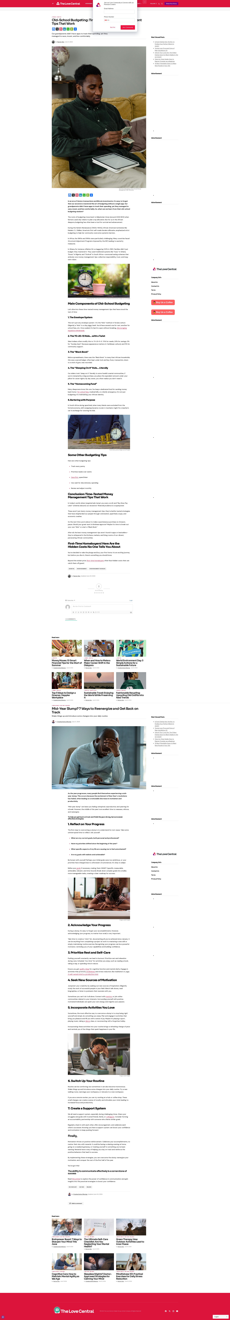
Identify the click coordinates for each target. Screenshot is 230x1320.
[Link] (93, 612)
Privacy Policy (156, 294)
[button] (53, 4)
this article (76, 1179)
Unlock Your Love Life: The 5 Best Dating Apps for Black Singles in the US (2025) (166, 55)
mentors (109, 996)
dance (87, 1021)
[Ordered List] (83, 612)
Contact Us (155, 286)
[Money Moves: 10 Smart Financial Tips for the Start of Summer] (67, 648)
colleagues (110, 1117)
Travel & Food (93, 690)
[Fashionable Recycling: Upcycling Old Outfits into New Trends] (131, 680)
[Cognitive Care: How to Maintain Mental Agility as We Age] (67, 1261)
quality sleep (84, 969)
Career (86, 658)
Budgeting (71, 568)
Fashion (119, 690)
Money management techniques (97, 568)
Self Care (62, 705)
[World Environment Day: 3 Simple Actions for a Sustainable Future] (131, 648)
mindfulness (90, 972)
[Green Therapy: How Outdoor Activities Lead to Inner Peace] (131, 1227)
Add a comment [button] (77, 1203)
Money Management (82, 568)
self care (81, 1187)
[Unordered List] (86, 612)
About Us (154, 282)
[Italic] (76, 612)
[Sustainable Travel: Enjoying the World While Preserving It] (99, 680)
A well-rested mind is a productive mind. (83, 974)
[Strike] (81, 612)
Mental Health (55, 705)
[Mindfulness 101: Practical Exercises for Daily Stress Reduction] (131, 1261)
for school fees (83, 392)
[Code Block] (91, 612)
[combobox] (107, 20)
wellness (89, 1187)
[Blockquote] (88, 612)
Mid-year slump (73, 1187)
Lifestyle (59, 17)
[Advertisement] (168, 104)
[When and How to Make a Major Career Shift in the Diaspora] (99, 648)
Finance (54, 17)
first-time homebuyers (95, 561)
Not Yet (112, 27)
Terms (153, 290)
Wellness (67, 705)
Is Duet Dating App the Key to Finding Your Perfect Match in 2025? (165, 44)
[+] (99, 612)
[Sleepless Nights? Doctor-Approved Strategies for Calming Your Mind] (99, 1261)
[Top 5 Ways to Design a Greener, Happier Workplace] (67, 680)
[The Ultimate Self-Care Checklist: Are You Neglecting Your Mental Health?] (99, 1227)
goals (78, 868)
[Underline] (78, 612)
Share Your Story (171, 3)
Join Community (127, 27)
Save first (74, 477)
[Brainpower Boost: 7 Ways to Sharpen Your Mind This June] (67, 1227)
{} (96, 612)
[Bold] (73, 612)
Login (131, 600)
